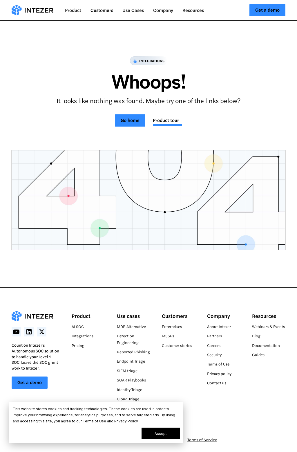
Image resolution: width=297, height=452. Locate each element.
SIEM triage (127, 370)
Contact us (216, 383)
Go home (130, 120)
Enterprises (172, 326)
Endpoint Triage (131, 361)
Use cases (128, 315)
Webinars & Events (268, 326)
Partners (214, 335)
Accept (161, 433)
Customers (101, 10)
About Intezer (219, 326)
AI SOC (78, 326)
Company (218, 315)
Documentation (266, 345)
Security (214, 354)
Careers (213, 345)
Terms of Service (202, 439)
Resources (264, 315)
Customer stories (177, 345)
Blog (256, 335)
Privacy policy (219, 373)
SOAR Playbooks (131, 380)
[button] (73, 10)
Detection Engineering (128, 339)
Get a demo (267, 9)
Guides (258, 354)
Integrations (82, 335)
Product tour (166, 120)
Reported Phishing (133, 351)
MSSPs (168, 335)
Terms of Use (94, 421)
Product (81, 315)
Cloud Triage (128, 398)
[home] (32, 10)
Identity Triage (129, 389)
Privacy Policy (126, 421)
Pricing (78, 345)
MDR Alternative (131, 326)
